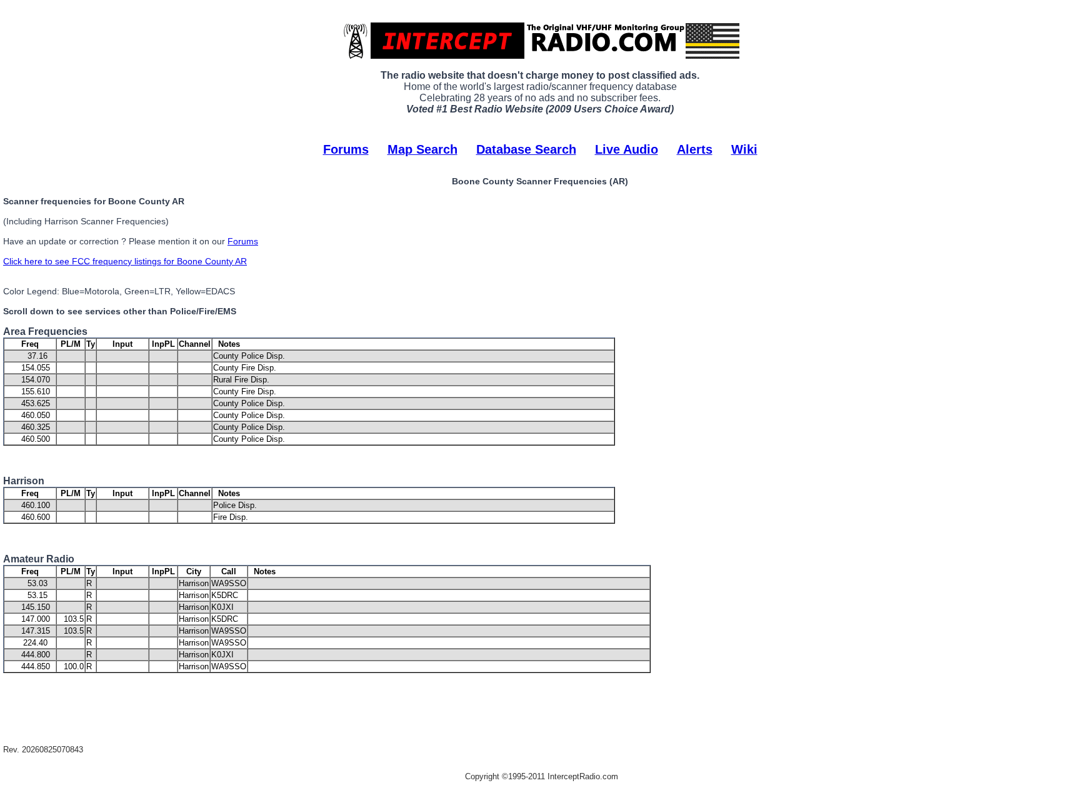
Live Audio (626, 149)
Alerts (694, 149)
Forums (346, 149)
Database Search (526, 149)
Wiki (744, 149)
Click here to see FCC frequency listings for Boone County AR (125, 261)
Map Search (423, 149)
